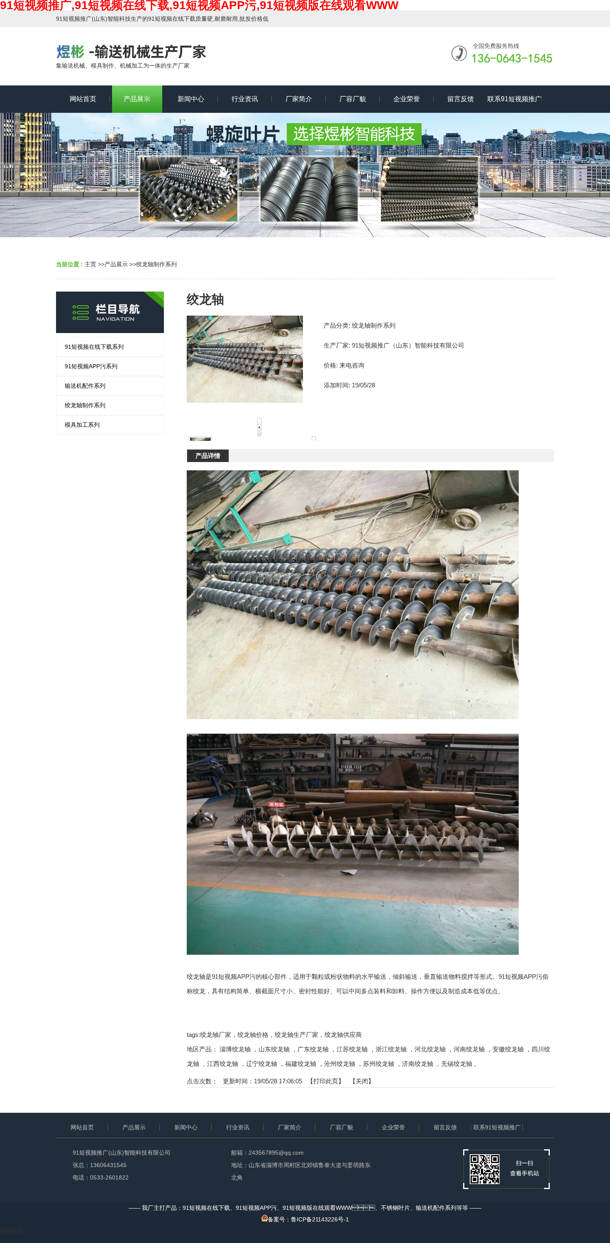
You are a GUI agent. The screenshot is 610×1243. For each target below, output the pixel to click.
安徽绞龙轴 (508, 1049)
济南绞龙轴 (417, 1063)
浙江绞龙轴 (391, 1049)
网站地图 (11, 1231)
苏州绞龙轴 (378, 1063)
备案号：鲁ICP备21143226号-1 (308, 1219)
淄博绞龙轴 (235, 1049)
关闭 (362, 1081)
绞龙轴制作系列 (156, 264)
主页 (90, 264)
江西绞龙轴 (222, 1063)
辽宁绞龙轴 (261, 1063)
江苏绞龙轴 (352, 1049)
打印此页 (325, 1081)
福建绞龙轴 (300, 1063)
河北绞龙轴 (430, 1049)
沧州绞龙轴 (339, 1063)
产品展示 (116, 264)
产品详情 (207, 455)
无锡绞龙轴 (456, 1063)
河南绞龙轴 (469, 1049)
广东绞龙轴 (313, 1049)
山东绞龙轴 (274, 1049)
